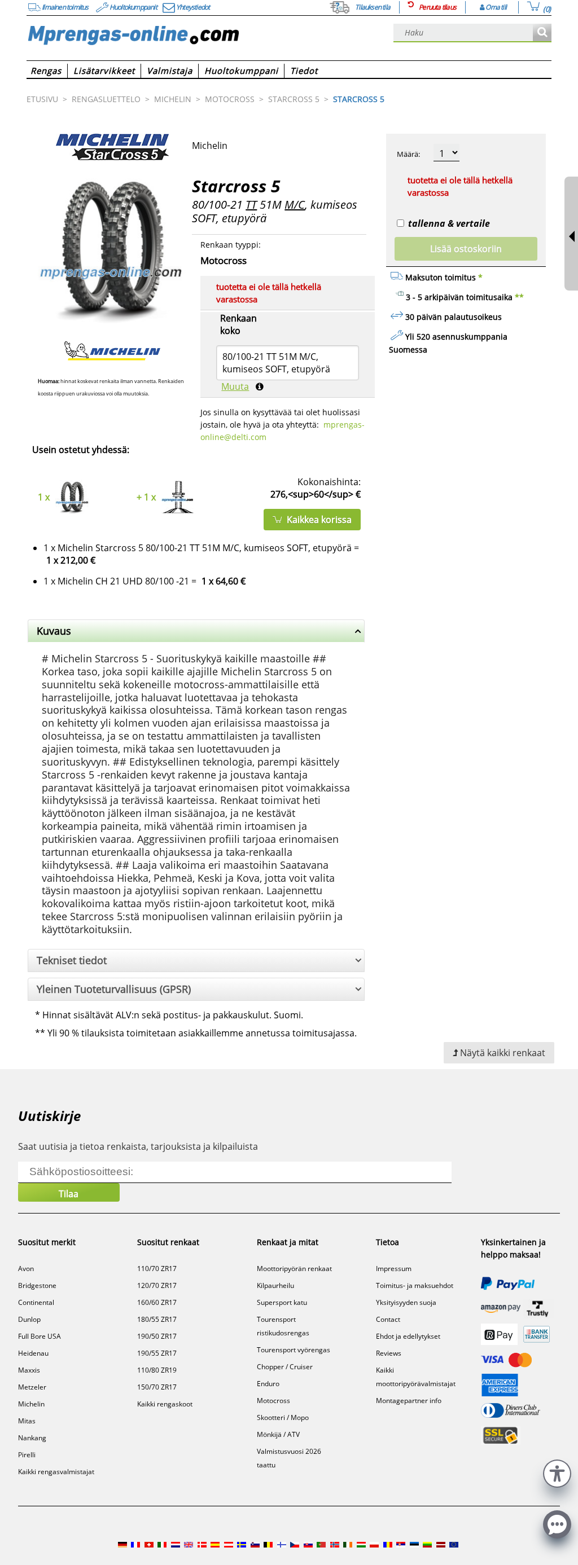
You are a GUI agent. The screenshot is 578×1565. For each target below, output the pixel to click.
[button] (557, 1472)
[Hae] (542, 33)
